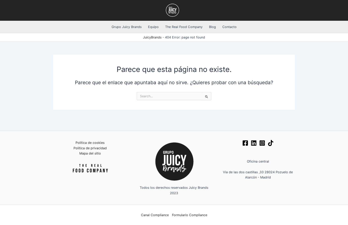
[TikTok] (271, 143)
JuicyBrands (152, 37)
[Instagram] (262, 143)
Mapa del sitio (90, 153)
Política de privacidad (90, 148)
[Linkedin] (254, 143)
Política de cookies (90, 143)
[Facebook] (245, 143)
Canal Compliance (155, 215)
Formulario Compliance (189, 215)
